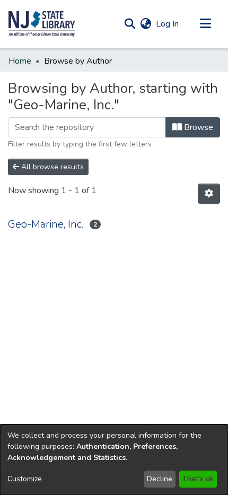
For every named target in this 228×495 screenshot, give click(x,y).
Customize (24, 479)
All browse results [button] (51, 167)
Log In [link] (168, 24)
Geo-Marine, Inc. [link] (45, 224)
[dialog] (114, 459)
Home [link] (19, 61)
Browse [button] (197, 127)
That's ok (198, 479)
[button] (42, 24)
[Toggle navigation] (205, 24)
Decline (159, 479)
